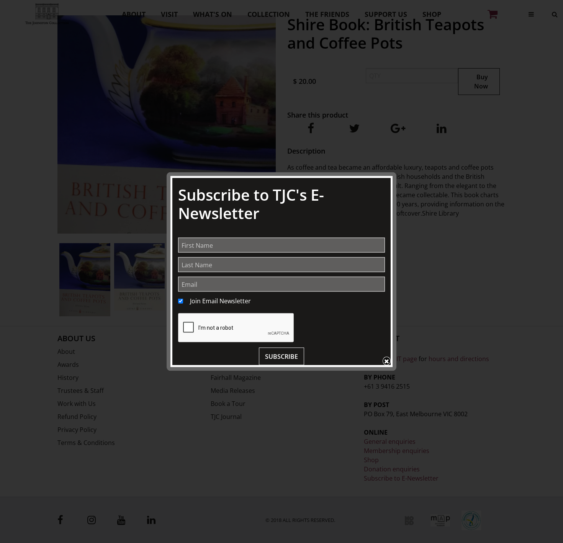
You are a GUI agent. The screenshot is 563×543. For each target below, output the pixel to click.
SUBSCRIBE (281, 356)
